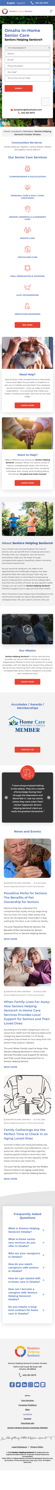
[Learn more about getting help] (27, 353)
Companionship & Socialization (27, 176)
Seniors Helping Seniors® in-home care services (24, 887)
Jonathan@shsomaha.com (28, 110)
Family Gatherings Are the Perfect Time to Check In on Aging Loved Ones (26, 1135)
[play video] (27, 629)
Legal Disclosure (19, 1447)
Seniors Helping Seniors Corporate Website (27, 1428)
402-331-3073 (41, 3)
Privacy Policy (36, 1447)
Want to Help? (27, 454)
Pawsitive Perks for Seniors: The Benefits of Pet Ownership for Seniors (25, 898)
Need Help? (27, 374)
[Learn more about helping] (27, 433)
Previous (6, 798)
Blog (27, 1410)
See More (28, 325)
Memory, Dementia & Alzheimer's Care (27, 218)
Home (7, 131)
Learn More (27, 405)
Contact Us (27, 750)
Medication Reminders (27, 314)
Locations (17, 131)
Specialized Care (27, 257)
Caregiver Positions (28, 1406)
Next (49, 798)
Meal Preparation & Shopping (27, 276)
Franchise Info (27, 1424)
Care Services (27, 1401)
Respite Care (27, 238)
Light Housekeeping (27, 295)
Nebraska (28, 131)
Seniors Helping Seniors (34, 934)
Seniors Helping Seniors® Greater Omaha (27, 1367)
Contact (27, 1419)
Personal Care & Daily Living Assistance (27, 196)
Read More (10, 939)
